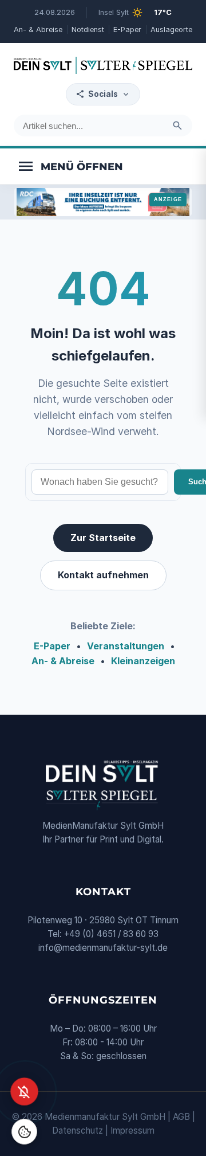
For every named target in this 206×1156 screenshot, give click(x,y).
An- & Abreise (38, 29)
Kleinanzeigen (143, 661)
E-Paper (127, 29)
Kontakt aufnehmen (103, 575)
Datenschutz (77, 1130)
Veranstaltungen (125, 646)
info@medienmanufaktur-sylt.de (103, 947)
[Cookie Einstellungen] (24, 1132)
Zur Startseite (103, 537)
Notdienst (88, 29)
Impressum (132, 1130)
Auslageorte (171, 29)
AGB (181, 1116)
